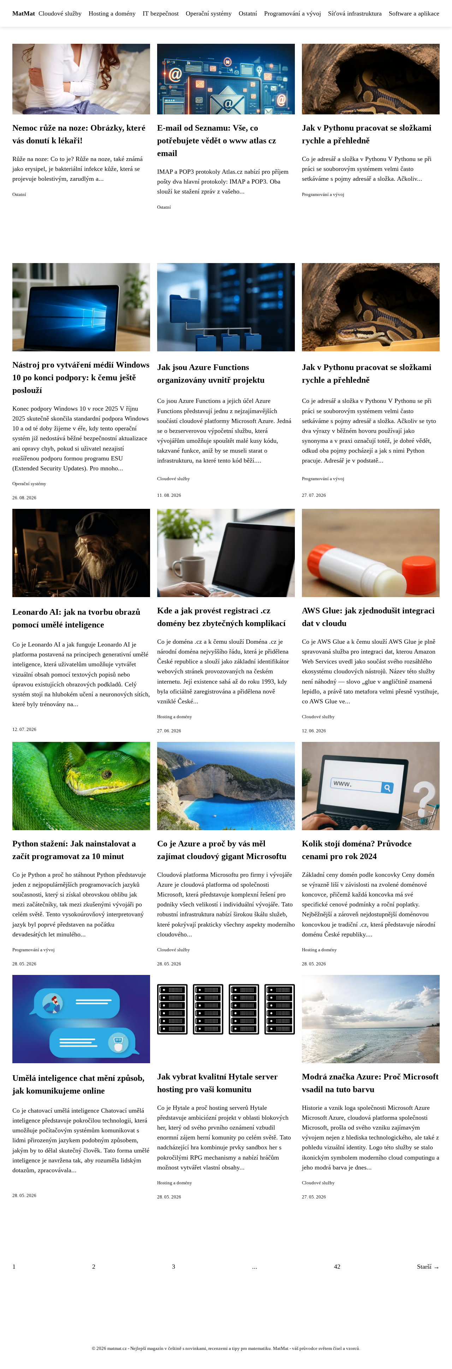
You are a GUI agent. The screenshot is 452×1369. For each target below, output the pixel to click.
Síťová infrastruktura (355, 13)
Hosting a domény (112, 13)
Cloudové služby (60, 13)
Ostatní (248, 13)
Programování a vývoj (292, 13)
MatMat (23, 13)
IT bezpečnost (161, 13)
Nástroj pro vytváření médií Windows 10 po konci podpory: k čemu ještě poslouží (80, 377)
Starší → (428, 1266)
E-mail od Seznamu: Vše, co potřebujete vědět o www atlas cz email (216, 140)
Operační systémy (209, 13)
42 (337, 1266)
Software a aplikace (414, 13)
